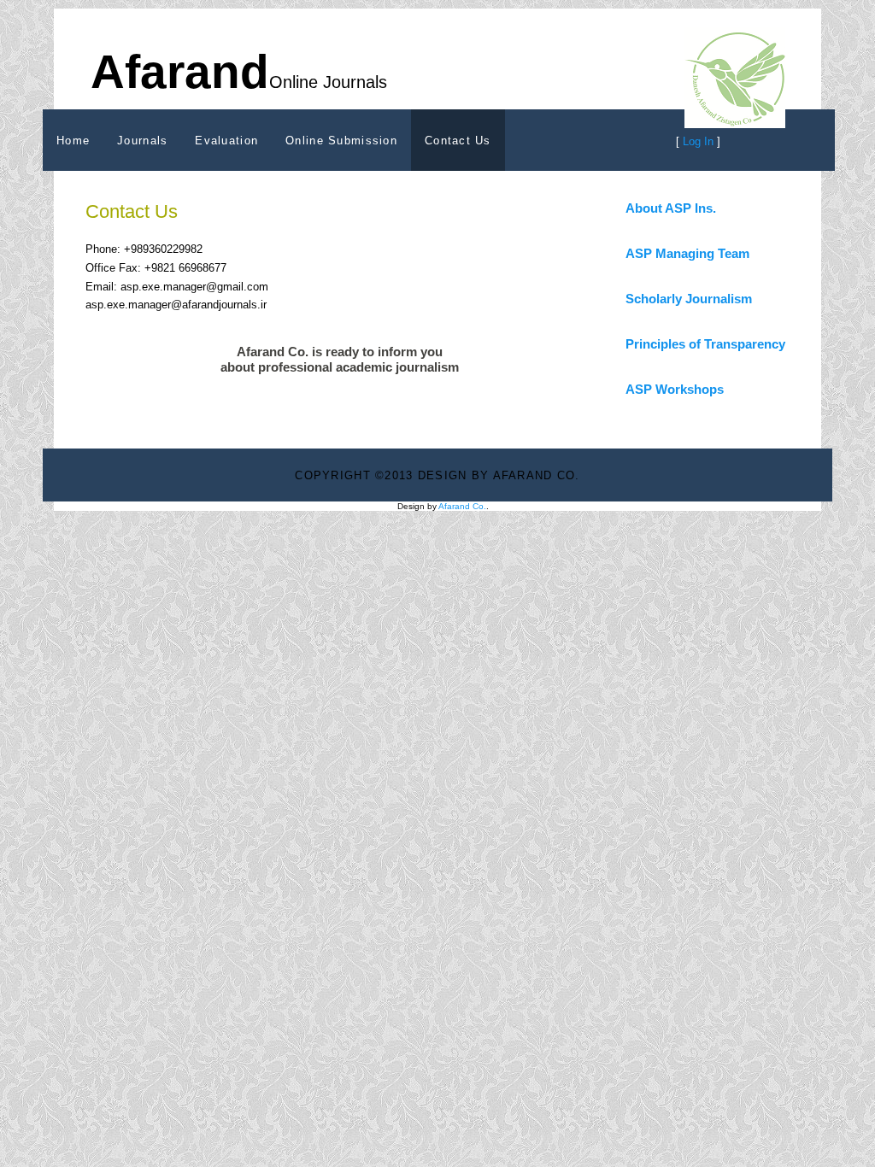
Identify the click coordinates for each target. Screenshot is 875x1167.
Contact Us (458, 140)
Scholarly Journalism (688, 298)
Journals (142, 140)
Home (73, 140)
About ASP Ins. (670, 208)
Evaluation (226, 140)
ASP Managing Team (687, 253)
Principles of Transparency (705, 344)
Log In (698, 141)
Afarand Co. (462, 506)
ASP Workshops (674, 389)
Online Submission (341, 140)
